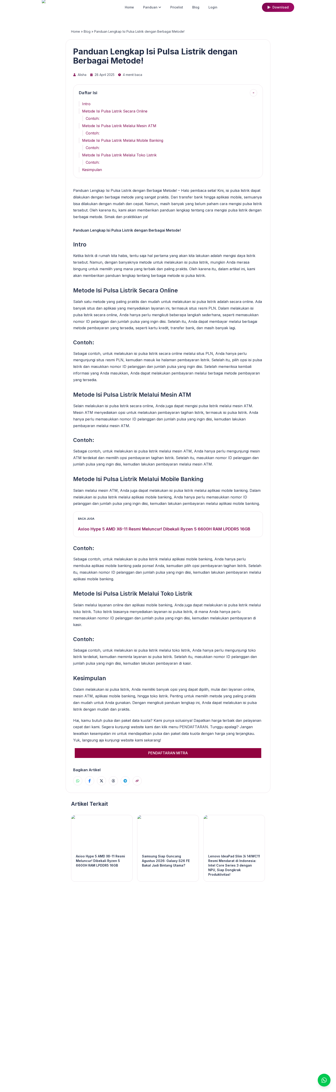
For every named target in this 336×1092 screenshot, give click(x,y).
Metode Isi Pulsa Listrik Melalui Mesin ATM (119, 125)
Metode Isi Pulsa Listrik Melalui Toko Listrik (119, 155)
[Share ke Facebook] (89, 780)
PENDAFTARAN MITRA (168, 753)
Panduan (150, 7)
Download (280, 7)
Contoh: (92, 118)
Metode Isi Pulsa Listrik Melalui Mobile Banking (122, 140)
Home (129, 7)
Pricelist (176, 7)
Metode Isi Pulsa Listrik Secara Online (114, 111)
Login (212, 7)
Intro (86, 104)
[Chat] (324, 1080)
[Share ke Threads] (113, 780)
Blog (195, 7)
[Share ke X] (101, 780)
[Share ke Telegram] (125, 780)
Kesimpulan (92, 169)
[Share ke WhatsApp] (77, 780)
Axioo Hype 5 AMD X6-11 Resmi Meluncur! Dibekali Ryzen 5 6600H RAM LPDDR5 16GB (164, 529)
